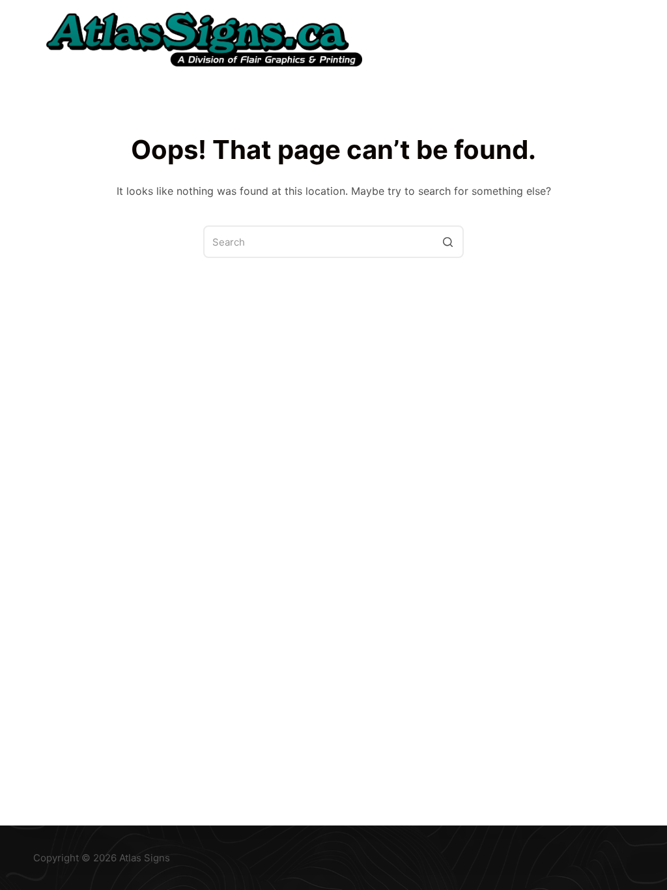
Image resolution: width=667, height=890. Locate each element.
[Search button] (447, 241)
